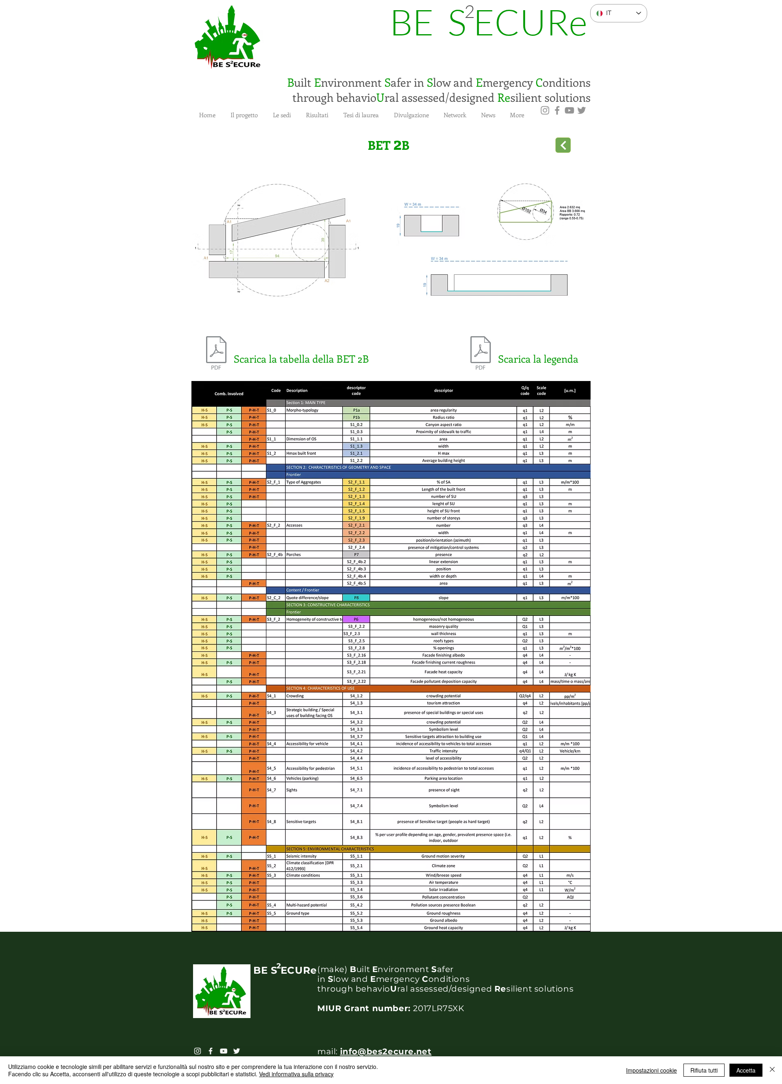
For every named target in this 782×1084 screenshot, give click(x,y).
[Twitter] (581, 110)
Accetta (746, 1070)
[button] (244, 111)
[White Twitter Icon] (236, 1051)
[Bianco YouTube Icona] (223, 1051)
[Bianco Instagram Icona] (197, 1051)
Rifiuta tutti (704, 1070)
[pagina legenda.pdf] (480, 353)
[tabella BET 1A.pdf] (216, 353)
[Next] (563, 145)
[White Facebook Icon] (210, 1051)
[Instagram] (545, 110)
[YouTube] (569, 110)
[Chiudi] (772, 1070)
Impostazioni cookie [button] (651, 1070)
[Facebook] (557, 110)
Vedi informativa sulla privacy (296, 1074)
